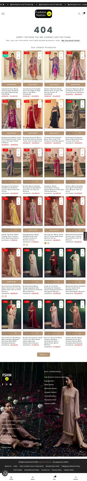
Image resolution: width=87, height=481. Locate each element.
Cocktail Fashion (50, 396)
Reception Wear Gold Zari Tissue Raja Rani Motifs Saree (53, 236)
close (85, 4)
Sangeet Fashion (50, 392)
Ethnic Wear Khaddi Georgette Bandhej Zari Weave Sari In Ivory (74, 188)
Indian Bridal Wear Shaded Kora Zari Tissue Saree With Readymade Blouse (74, 340)
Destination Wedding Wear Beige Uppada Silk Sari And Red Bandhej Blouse (11, 340)
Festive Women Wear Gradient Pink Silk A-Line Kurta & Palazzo (75, 90)
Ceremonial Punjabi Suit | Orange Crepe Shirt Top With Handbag (32, 91)
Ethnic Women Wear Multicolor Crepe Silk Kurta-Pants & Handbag (53, 91)
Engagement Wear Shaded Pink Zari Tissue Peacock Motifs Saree (31, 237)
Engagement (49, 381)
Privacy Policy (7, 443)
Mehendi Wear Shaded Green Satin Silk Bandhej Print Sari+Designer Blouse (75, 288)
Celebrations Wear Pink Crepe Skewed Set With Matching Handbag (10, 91)
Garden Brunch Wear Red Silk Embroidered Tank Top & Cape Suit (32, 139)
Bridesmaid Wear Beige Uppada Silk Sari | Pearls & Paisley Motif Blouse (32, 288)
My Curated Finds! (71, 40)
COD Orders (6, 432)
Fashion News (6, 447)
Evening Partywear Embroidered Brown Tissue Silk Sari (74, 139)
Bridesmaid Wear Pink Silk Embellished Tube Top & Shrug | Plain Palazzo (11, 140)
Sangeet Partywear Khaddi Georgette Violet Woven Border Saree (11, 188)
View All (42, 355)
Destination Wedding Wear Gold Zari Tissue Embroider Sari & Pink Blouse (11, 288)
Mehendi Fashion (50, 388)
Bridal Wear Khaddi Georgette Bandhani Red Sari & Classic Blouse (32, 188)
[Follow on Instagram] (7, 384)
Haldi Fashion (49, 385)
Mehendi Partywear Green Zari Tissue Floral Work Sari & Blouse (74, 237)
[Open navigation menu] (14, 14)
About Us (5, 413)
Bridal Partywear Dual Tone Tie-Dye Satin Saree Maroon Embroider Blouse (32, 340)
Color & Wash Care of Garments (14, 421)
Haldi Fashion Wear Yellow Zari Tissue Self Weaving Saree (10, 236)
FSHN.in (66, 462)
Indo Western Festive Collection (56, 377)
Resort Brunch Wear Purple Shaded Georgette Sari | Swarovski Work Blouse (53, 341)
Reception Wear (50, 400)
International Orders (9, 436)
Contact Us (6, 440)
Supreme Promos (44, 462)
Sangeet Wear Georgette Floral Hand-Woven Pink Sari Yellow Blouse (54, 188)
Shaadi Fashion (49, 404)
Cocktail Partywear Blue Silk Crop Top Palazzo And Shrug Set (54, 139)
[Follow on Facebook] (3, 384)
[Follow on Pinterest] (11, 384)
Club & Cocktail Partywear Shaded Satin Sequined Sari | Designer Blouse (53, 288)
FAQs (3, 417)
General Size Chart (8, 425)
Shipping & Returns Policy (11, 428)
